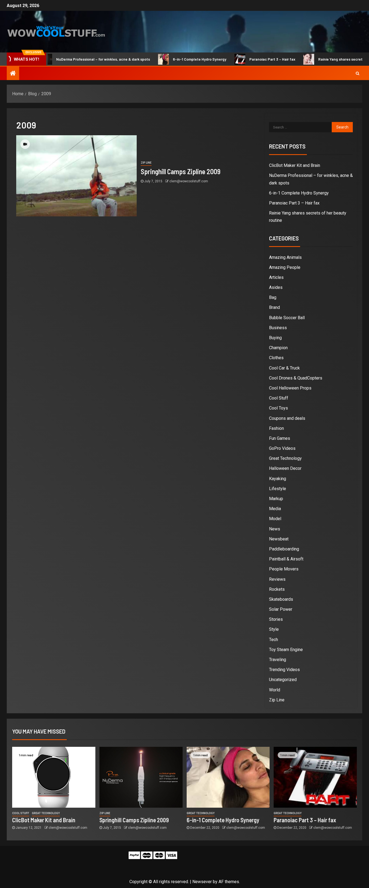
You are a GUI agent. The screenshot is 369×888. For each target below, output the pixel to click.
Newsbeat (279, 539)
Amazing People (284, 267)
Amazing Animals (285, 257)
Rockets (277, 589)
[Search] (357, 73)
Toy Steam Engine (286, 649)
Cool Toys (278, 408)
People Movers (283, 569)
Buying (275, 337)
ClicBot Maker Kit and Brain (294, 165)
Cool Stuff (278, 398)
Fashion (276, 428)
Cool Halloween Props (290, 388)
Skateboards (281, 599)
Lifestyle (277, 488)
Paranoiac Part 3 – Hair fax (256, 59)
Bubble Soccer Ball (287, 317)
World (274, 689)
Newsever (202, 881)
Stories (276, 619)
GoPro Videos (282, 448)
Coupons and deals (287, 418)
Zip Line (146, 162)
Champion (278, 347)
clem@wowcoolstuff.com (188, 181)
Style (274, 629)
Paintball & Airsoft (286, 559)
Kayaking (277, 478)
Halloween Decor (285, 468)
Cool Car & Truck (284, 368)
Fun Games (279, 438)
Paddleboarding (284, 549)
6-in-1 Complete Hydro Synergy (183, 59)
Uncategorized (283, 679)
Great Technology (285, 458)
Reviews (277, 579)
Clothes (276, 357)
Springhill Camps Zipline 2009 (180, 171)
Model (275, 518)
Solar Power (280, 609)
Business (278, 327)
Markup (276, 498)
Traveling (277, 659)
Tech (273, 639)
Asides (276, 287)
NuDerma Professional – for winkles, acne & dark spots (87, 59)
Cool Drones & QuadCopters (295, 378)
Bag (272, 297)
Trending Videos (284, 669)
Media (275, 508)
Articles (276, 277)
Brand (274, 307)
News (274, 529)
